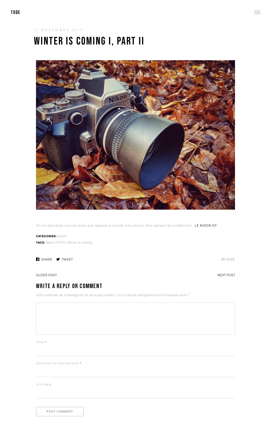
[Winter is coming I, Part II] (135, 209)
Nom (41, 342)
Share (46, 259)
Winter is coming (79, 242)
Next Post (226, 275)
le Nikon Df (206, 225)
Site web (43, 384)
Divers (62, 236)
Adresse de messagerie (58, 363)
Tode (15, 12)
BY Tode (228, 259)
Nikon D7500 (55, 242)
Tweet (67, 259)
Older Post (46, 275)
